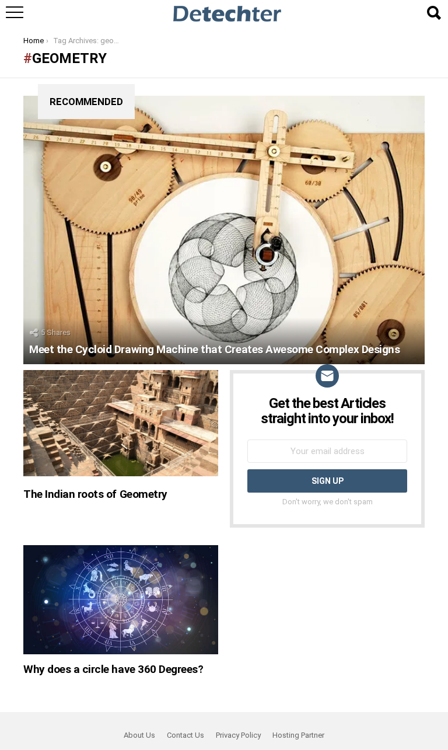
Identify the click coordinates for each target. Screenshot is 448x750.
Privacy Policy (238, 735)
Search (433, 13)
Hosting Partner (298, 735)
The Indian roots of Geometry (95, 494)
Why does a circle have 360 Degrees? (113, 669)
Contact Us (185, 735)
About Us (139, 735)
